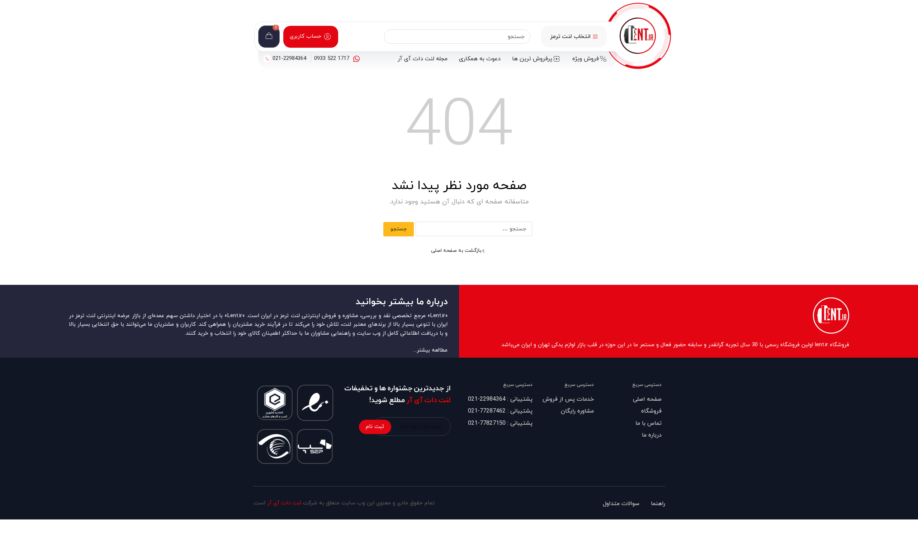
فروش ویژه (585, 59)
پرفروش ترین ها (532, 59)
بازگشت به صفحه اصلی (456, 250)
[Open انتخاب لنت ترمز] (595, 36)
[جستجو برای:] (474, 229)
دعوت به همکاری (480, 59)
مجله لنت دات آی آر (423, 59)
